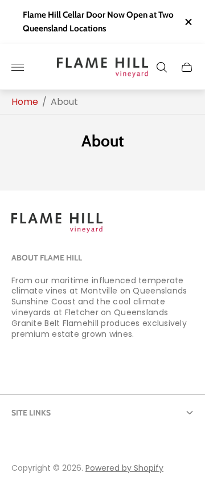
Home (24, 102)
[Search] (161, 67)
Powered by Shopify (124, 468)
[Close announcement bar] (188, 22)
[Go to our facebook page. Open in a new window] (23, 364)
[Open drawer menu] (17, 67)
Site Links (31, 413)
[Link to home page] (56, 224)
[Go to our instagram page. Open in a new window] (54, 364)
